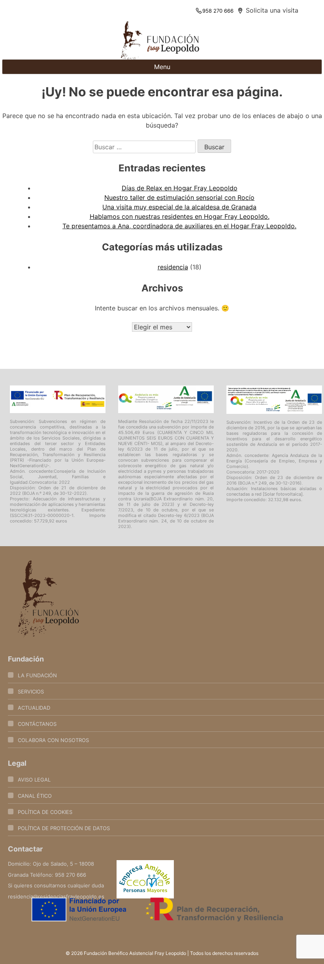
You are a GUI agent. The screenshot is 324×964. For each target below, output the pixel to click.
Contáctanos (37, 724)
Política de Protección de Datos (64, 828)
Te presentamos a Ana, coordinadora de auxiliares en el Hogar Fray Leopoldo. (179, 226)
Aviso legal (34, 779)
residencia (173, 267)
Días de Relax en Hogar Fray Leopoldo (179, 188)
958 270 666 (218, 11)
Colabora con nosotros (53, 740)
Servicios (31, 691)
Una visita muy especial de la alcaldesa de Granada (179, 207)
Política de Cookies (45, 812)
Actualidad (34, 708)
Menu (162, 67)
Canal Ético (35, 796)
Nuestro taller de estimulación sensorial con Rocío (179, 197)
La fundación (37, 675)
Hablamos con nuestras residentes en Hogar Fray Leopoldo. (179, 216)
